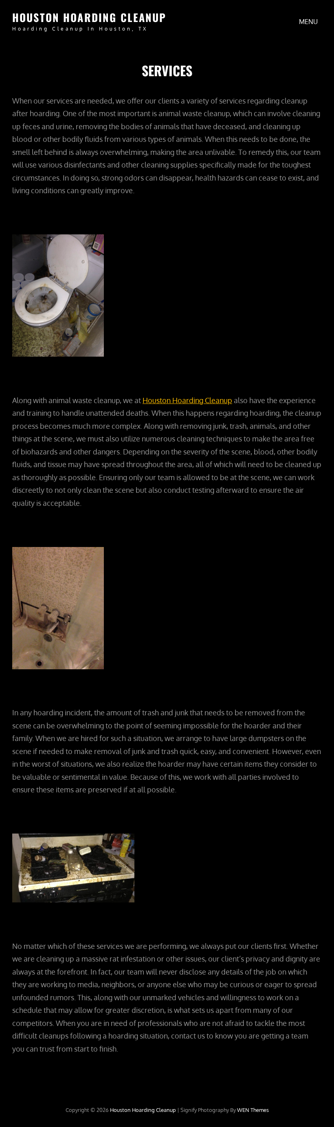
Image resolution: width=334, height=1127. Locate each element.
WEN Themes (253, 1110)
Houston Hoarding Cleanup (89, 17)
